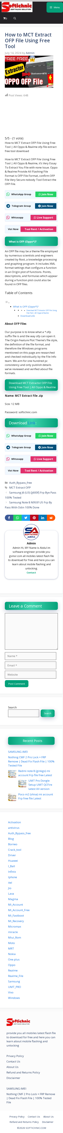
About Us (12, 1067)
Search (12, 707)
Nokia (12, 954)
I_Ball (11, 866)
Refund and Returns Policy (23, 1072)
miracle (13, 932)
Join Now (47, 194)
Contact (31, 572)
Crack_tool (14, 850)
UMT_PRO (14, 987)
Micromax (14, 926)
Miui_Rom (14, 937)
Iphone (12, 877)
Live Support (45, 217)
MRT (11, 948)
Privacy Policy (15, 1056)
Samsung (14, 981)
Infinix (12, 871)
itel (10, 882)
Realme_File (15, 976)
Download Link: (28, 316)
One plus (14, 959)
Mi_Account (15, 904)
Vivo (10, 992)
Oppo (11, 965)
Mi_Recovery (16, 921)
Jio (9, 888)
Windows (14, 998)
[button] (14, 18)
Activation (14, 822)
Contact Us (13, 1061)
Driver (12, 855)
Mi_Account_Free (19, 910)
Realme (13, 970)
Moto (11, 943)
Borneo (12, 844)
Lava (11, 893)
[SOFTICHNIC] (17, 7)
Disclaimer (13, 1078)
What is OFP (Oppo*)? (26, 306)
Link (31, 422)
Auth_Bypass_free (20, 483)
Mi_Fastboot (16, 915)
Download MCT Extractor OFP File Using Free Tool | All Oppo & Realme (41, 311)
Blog (11, 839)
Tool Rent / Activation (39, 229)
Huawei (13, 861)
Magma (13, 899)
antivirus (13, 828)
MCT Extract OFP (20, 487)
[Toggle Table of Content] (7, 302)
